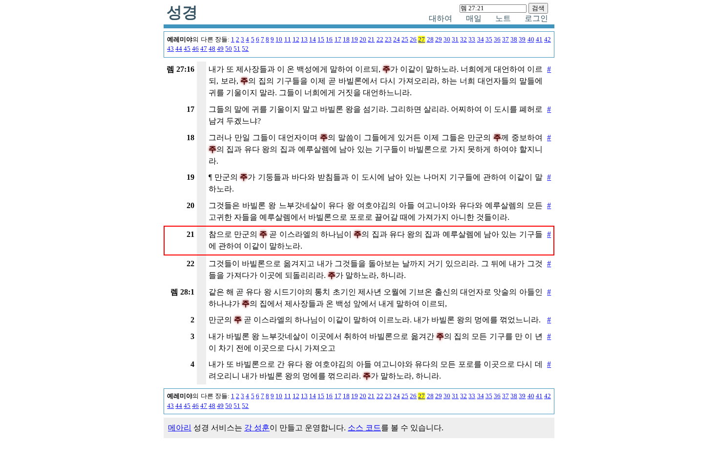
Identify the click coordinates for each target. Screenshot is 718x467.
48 (212, 48)
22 (380, 39)
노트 (503, 18)
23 (388, 39)
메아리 (179, 428)
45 (187, 48)
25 (404, 39)
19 (354, 39)
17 (338, 39)
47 (203, 48)
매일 (474, 18)
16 (329, 39)
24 (396, 39)
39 (522, 39)
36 (497, 39)
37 (505, 39)
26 (413, 39)
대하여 (440, 18)
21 (371, 39)
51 (236, 48)
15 (320, 39)
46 (195, 48)
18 (346, 39)
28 (430, 39)
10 (278, 39)
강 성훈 (257, 428)
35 (489, 39)
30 (446, 39)
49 (220, 48)
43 (170, 48)
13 (304, 39)
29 (438, 39)
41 (539, 39)
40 (531, 39)
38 (513, 39)
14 (312, 39)
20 (362, 39)
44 (178, 48)
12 (296, 39)
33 (471, 39)
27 (421, 39)
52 (245, 48)
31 (455, 39)
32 (463, 39)
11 (287, 39)
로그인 (536, 18)
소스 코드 (364, 428)
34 (480, 39)
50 (228, 48)
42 (547, 39)
